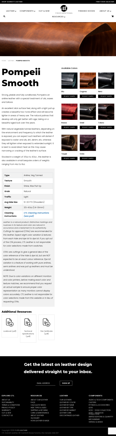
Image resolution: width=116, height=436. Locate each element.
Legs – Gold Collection (100, 410)
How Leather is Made (40, 420)
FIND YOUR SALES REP (105, 2)
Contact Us (7, 415)
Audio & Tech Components (101, 400)
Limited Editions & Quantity (101, 416)
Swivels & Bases (96, 422)
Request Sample (69, 96)
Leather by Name (67, 405)
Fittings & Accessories (99, 405)
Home (4, 61)
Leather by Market (68, 410)
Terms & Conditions (11, 405)
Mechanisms (94, 419)
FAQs (33, 402)
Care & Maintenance (40, 413)
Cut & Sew (6, 413)
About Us (6, 400)
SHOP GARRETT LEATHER (12, 2)
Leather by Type (66, 407)
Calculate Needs (38, 405)
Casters (92, 402)
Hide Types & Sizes (38, 407)
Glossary (35, 418)
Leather (11, 61)
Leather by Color (67, 402)
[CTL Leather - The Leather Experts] (63, 9)
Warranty (6, 410)
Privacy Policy (8, 407)
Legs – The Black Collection (96, 413)
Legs (91, 407)
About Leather (37, 415)
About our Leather (39, 400)
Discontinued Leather (69, 415)
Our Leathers (66, 400)
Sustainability (8, 402)
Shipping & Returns (39, 410)
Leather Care (65, 413)
